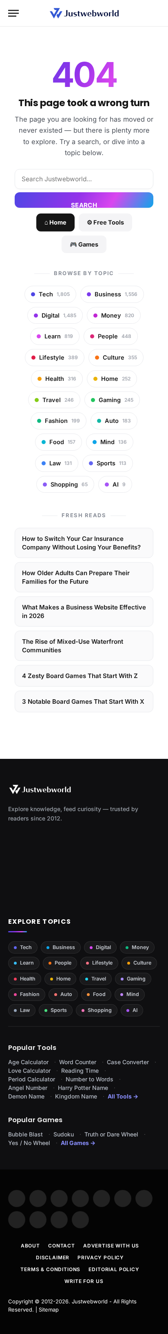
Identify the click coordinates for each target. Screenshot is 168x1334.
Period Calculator (31, 1079)
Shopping (100, 1010)
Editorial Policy (113, 1269)
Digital (103, 947)
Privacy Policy (100, 1257)
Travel (98, 979)
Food (99, 994)
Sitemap (49, 1309)
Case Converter (128, 1061)
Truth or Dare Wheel (111, 1134)
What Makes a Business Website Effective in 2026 (84, 611)
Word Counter (77, 1061)
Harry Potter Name (83, 1087)
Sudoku (63, 1134)
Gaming (136, 979)
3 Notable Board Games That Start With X (83, 701)
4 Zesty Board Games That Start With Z (80, 676)
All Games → (78, 1142)
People (63, 963)
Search (84, 204)
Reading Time (80, 1070)
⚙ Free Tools (105, 222)
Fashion (30, 994)
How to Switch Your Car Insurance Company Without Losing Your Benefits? (81, 543)
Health (27, 979)
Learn (27, 963)
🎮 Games (84, 244)
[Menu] (13, 13)
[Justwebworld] (84, 13)
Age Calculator (28, 1061)
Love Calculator (29, 1070)
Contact (61, 1246)
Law (25, 1010)
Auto (66, 994)
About (30, 1246)
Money (140, 947)
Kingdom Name (76, 1096)
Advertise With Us (111, 1246)
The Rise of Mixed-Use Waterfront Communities (72, 646)
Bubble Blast (25, 1134)
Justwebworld (90, 1301)
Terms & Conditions (50, 1269)
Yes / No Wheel (29, 1142)
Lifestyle (102, 963)
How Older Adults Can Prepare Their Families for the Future (76, 577)
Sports (59, 1010)
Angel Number (27, 1087)
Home (63, 979)
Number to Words (89, 1079)
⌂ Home (55, 222)
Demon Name (26, 1096)
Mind (132, 994)
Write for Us (83, 1281)
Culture (142, 963)
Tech (26, 947)
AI (135, 1010)
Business (64, 947)
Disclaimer (52, 1257)
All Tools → (123, 1096)
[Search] (156, 13)
